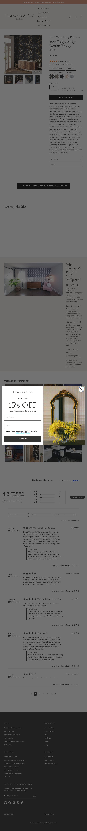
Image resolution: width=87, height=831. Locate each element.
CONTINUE (23, 439)
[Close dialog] (81, 389)
